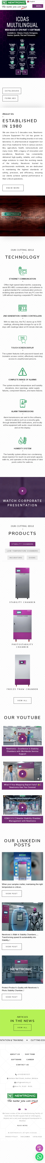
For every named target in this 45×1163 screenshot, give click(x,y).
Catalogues (12, 91)
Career (30, 1059)
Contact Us (22, 1065)
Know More (13, 188)
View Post (12, 894)
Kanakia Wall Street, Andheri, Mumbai (23, 1078)
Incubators (16, 558)
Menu (39, 6)
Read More (22, 1125)
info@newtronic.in (23, 1082)
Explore (22, 26)
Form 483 (10, 98)
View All (23, 700)
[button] (18, 72)
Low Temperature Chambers (22, 551)
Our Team (30, 1054)
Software (16, 1059)
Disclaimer (25, 1137)
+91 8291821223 (23, 1074)
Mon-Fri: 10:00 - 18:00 (23, 1086)
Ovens (32, 558)
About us (15, 1054)
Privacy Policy (12, 1137)
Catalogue (37, 1137)
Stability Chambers (22, 544)
